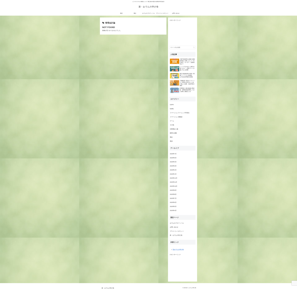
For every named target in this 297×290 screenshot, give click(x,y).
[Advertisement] (183, 32)
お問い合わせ (174, 227)
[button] (194, 47)
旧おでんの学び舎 (178, 249)
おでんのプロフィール (177, 223)
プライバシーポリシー (177, 231)
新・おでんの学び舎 (176, 235)
